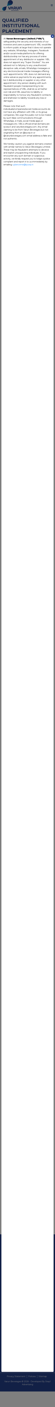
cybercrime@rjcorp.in (23, 164)
